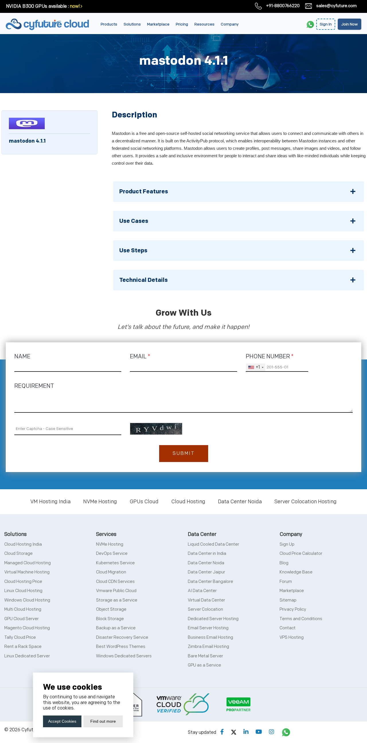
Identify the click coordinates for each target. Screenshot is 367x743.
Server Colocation (205, 609)
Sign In (326, 24)
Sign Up (287, 544)
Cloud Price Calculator (301, 553)
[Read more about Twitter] (234, 732)
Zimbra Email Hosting (208, 646)
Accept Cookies (62, 721)
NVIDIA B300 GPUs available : (37, 6)
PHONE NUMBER (270, 356)
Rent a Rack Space (23, 646)
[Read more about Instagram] (271, 732)
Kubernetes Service (115, 563)
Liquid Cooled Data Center (213, 544)
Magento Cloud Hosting (27, 628)
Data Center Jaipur (206, 572)
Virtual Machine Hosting (27, 572)
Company (230, 24)
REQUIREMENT (34, 386)
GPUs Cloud (144, 502)
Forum (286, 581)
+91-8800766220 (283, 6)
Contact (288, 628)
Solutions (132, 24)
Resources (204, 24)
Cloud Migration (111, 572)
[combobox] (255, 367)
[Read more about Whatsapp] (286, 732)
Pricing (182, 24)
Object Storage (111, 609)
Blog (284, 563)
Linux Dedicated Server (27, 656)
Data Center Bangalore (210, 581)
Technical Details (143, 280)
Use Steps (133, 250)
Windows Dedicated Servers (124, 656)
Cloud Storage (18, 553)
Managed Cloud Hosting (27, 563)
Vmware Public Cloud (116, 590)
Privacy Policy (293, 609)
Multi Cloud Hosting (22, 609)
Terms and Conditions (301, 619)
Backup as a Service (116, 628)
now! (75, 6)
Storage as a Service (116, 600)
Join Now (349, 24)
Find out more (103, 721)
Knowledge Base (296, 572)
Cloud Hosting (188, 502)
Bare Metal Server (205, 656)
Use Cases (133, 221)
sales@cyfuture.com (336, 6)
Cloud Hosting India (23, 544)
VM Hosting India (50, 502)
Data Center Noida (240, 502)
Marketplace (158, 24)
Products (109, 24)
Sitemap (288, 600)
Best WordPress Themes (120, 646)
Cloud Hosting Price (23, 581)
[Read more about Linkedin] (246, 732)
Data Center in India (207, 553)
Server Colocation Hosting (305, 502)
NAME (22, 356)
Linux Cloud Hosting (23, 590)
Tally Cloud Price (20, 637)
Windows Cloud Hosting (27, 600)
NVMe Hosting (100, 502)
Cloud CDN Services (115, 581)
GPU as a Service (204, 665)
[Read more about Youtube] (258, 732)
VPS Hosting (292, 637)
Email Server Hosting (208, 628)
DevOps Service (112, 553)
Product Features (143, 191)
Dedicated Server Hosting (213, 619)
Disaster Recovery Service (122, 637)
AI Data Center (202, 590)
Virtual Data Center (206, 600)
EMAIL (140, 356)
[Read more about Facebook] (222, 732)
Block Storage (110, 619)
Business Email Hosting (210, 637)
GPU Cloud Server (21, 619)
